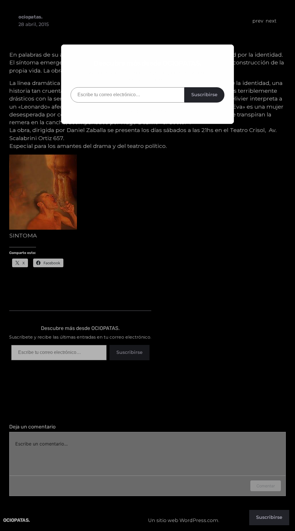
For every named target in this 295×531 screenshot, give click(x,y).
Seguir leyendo (147, 111)
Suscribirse (204, 94)
